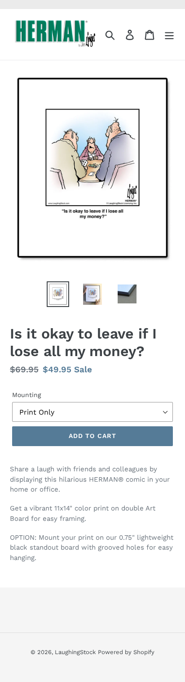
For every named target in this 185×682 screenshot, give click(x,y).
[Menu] (169, 34)
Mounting (26, 394)
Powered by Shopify (126, 652)
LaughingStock (75, 652)
